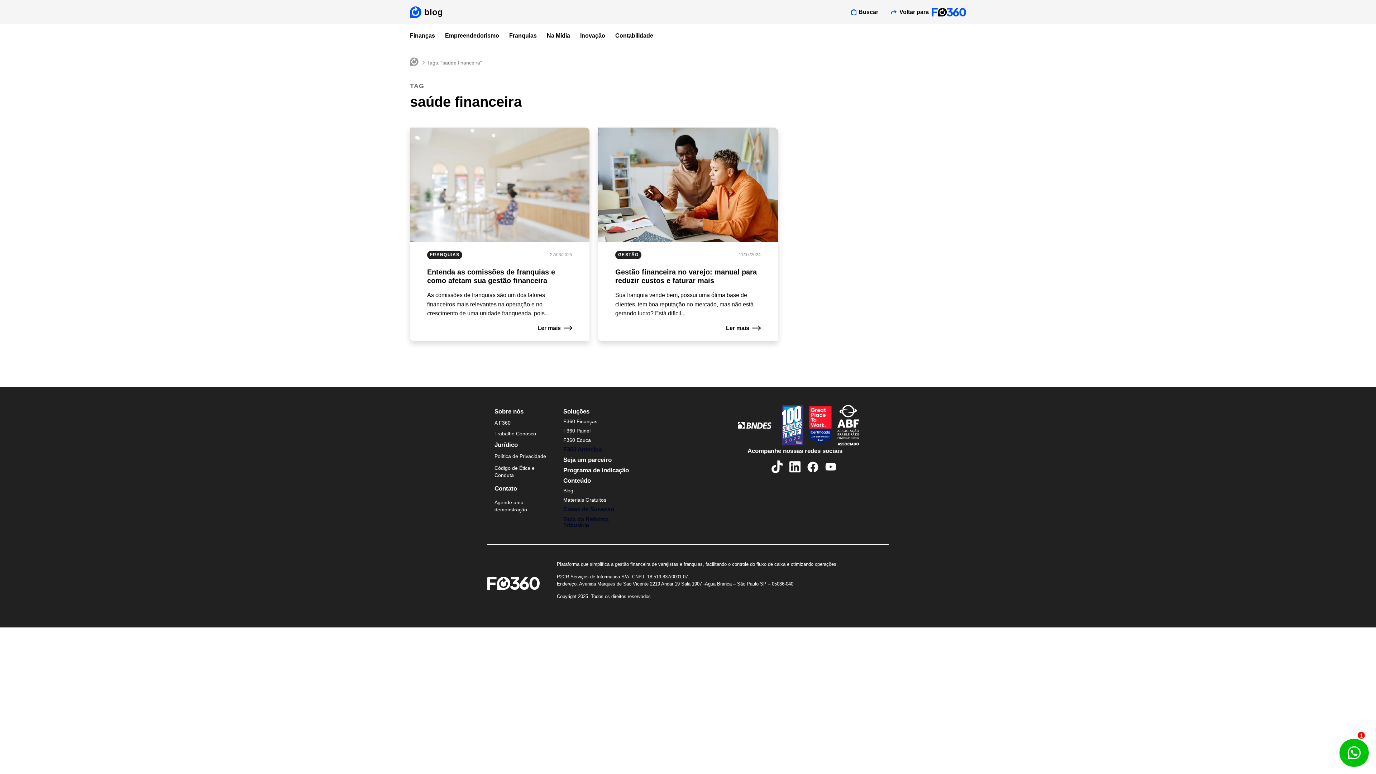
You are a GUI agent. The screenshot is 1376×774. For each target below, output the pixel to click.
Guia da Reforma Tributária (586, 522)
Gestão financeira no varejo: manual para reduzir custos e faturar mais (686, 276)
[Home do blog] (414, 62)
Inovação (592, 36)
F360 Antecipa (582, 449)
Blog (568, 490)
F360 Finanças (580, 421)
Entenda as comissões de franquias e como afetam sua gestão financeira (491, 276)
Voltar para (914, 12)
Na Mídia (558, 36)
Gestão (628, 254)
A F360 (502, 423)
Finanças (422, 36)
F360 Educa (577, 440)
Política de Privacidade (520, 456)
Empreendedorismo (472, 36)
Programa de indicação (596, 470)
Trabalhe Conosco (515, 433)
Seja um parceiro (587, 460)
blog (433, 12)
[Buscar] (853, 12)
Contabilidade (634, 36)
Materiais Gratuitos (584, 500)
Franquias (523, 36)
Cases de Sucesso (588, 509)
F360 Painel (577, 431)
